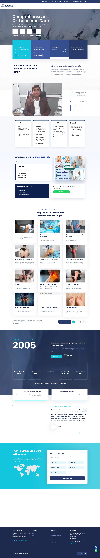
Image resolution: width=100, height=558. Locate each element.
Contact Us (34, 542)
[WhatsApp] (96, 550)
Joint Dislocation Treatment (49, 307)
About (33, 535)
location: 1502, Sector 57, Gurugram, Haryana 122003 (62, 1)
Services (33, 537)
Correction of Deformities (23, 260)
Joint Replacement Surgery (49, 260)
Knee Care (18, 284)
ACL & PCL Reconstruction (74, 260)
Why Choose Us (34, 539)
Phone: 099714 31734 (20, 540)
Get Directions (74, 543)
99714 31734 (22, 55)
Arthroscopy (19, 235)
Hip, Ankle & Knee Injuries (48, 284)
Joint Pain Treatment (22, 307)
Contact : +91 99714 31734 (46, 1)
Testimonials (34, 540)
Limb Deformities (71, 307)
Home (33, 533)
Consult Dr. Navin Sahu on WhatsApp (61, 191)
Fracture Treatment (72, 284)
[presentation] (3, 22)
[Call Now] (96, 547)
